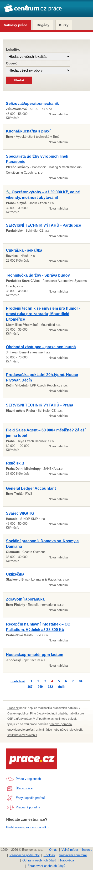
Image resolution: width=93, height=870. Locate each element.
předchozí (17, 681)
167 (29, 687)
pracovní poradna (60, 724)
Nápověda (67, 860)
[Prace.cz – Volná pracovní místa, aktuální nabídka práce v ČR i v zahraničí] (31, 758)
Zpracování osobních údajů (46, 866)
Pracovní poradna (28, 807)
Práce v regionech (28, 779)
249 (40, 687)
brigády (62, 713)
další (61, 687)
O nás (53, 849)
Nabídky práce (15, 25)
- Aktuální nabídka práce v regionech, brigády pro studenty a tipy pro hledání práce (33, 11)
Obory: (11, 63)
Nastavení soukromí (73, 855)
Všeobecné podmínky (25, 855)
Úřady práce (24, 788)
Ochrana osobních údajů (39, 860)
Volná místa (70, 849)
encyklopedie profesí (20, 729)
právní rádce (44, 729)
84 (80, 681)
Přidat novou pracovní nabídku (27, 827)
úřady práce (24, 718)
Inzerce (87, 849)
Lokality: (13, 49)
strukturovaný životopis (22, 735)
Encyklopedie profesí (30, 798)
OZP (10, 718)
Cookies (49, 855)
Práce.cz (13, 708)
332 (50, 687)
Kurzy (63, 25)
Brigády (43, 25)
